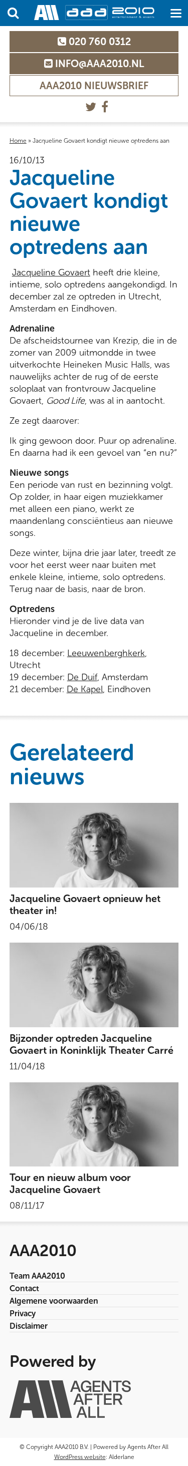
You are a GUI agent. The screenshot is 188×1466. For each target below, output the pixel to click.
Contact (24, 1288)
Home (18, 140)
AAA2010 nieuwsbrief (94, 86)
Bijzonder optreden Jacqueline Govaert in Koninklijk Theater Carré (91, 1044)
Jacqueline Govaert (51, 272)
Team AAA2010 (37, 1276)
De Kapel (85, 689)
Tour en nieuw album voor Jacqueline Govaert (70, 1183)
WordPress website (80, 1456)
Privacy (23, 1313)
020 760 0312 (98, 42)
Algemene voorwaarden (54, 1301)
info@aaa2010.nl (98, 64)
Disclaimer (29, 1326)
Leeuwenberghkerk (106, 653)
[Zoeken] (13, 13)
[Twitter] (90, 107)
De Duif (82, 677)
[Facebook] (104, 107)
